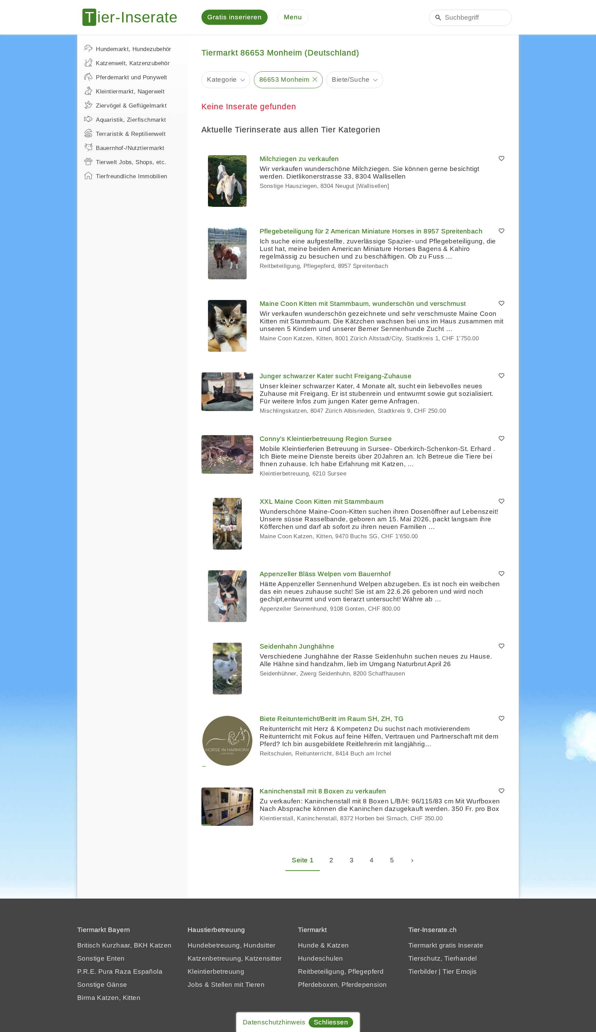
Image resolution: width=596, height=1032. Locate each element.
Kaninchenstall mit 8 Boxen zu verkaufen (323, 791)
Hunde (308, 945)
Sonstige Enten (101, 958)
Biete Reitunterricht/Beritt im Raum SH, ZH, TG (332, 718)
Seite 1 (303, 860)
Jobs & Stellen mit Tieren (226, 984)
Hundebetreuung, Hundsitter (231, 945)
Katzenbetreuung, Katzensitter (235, 958)
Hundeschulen (320, 958)
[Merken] (501, 159)
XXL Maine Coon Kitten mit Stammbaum (322, 501)
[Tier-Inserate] (134, 17)
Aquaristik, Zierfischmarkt (131, 120)
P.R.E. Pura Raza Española (119, 971)
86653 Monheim (284, 79)
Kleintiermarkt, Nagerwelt (130, 91)
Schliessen (331, 1022)
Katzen (338, 945)
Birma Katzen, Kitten (108, 997)
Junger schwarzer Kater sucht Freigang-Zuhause (335, 376)
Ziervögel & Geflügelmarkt (131, 105)
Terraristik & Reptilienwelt (131, 134)
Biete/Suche (350, 79)
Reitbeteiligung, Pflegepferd (341, 971)
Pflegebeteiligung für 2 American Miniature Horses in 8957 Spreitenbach (371, 231)
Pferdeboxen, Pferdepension (342, 984)
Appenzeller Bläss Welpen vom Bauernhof (325, 574)
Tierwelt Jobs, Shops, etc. (131, 162)
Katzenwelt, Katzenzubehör (133, 63)
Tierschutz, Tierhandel (442, 958)
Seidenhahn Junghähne (297, 646)
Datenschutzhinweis (274, 1022)
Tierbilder (422, 971)
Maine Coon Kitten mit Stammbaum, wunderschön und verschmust (363, 303)
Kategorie (222, 79)
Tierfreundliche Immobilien (131, 176)
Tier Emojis (460, 971)
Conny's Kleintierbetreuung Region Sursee (326, 438)
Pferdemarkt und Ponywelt (131, 77)
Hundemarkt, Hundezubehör (133, 49)
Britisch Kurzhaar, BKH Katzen (124, 945)
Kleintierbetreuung (216, 971)
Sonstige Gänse (102, 984)
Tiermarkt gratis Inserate (445, 945)
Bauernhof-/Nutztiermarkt (130, 148)
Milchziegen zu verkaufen (299, 158)
